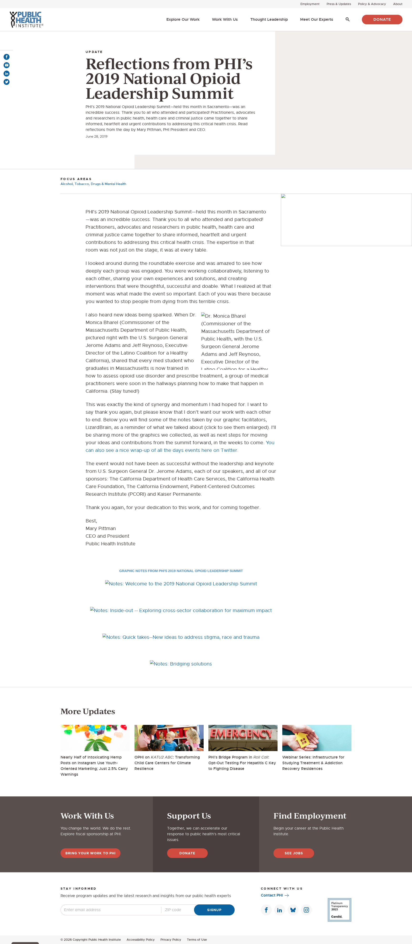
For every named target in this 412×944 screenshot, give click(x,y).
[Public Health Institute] (26, 19)
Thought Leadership (269, 19)
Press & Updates (339, 4)
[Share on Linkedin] (7, 74)
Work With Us (225, 19)
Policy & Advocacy (372, 4)
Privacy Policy (170, 940)
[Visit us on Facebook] (266, 909)
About (397, 4)
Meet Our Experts (316, 19)
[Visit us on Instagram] (306, 909)
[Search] (348, 19)
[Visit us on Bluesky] (293, 909)
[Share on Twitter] (7, 82)
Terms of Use (197, 940)
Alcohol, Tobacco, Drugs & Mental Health (93, 184)
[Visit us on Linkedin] (279, 909)
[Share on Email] (7, 65)
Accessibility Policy (141, 940)
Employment (309, 4)
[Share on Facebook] (7, 57)
